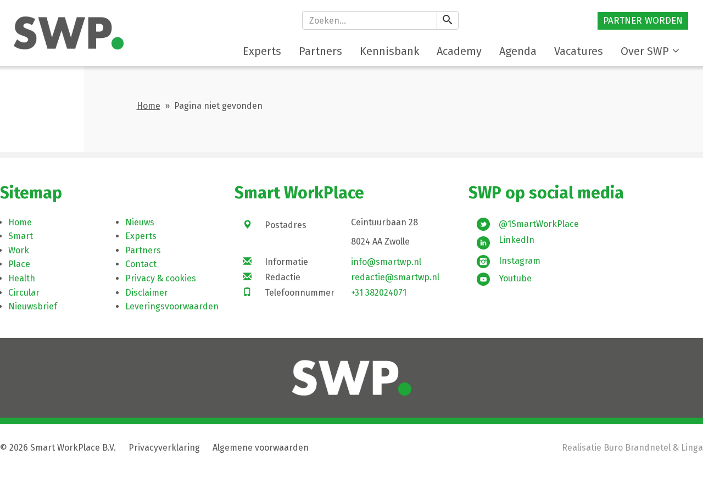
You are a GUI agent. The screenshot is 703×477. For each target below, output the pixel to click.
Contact (141, 264)
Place (19, 264)
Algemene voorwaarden (261, 447)
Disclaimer (146, 292)
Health (21, 278)
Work (18, 250)
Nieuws (139, 222)
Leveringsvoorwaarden (172, 306)
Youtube (515, 278)
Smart (20, 236)
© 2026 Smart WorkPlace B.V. (58, 447)
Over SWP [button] (645, 51)
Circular (24, 292)
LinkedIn (516, 240)
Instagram (519, 261)
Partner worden (643, 20)
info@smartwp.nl (386, 262)
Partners (143, 250)
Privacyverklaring (164, 447)
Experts (141, 236)
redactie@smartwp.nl (395, 277)
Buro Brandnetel (637, 447)
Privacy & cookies (160, 278)
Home (148, 106)
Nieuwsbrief (32, 306)
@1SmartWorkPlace (539, 224)
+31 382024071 (378, 292)
